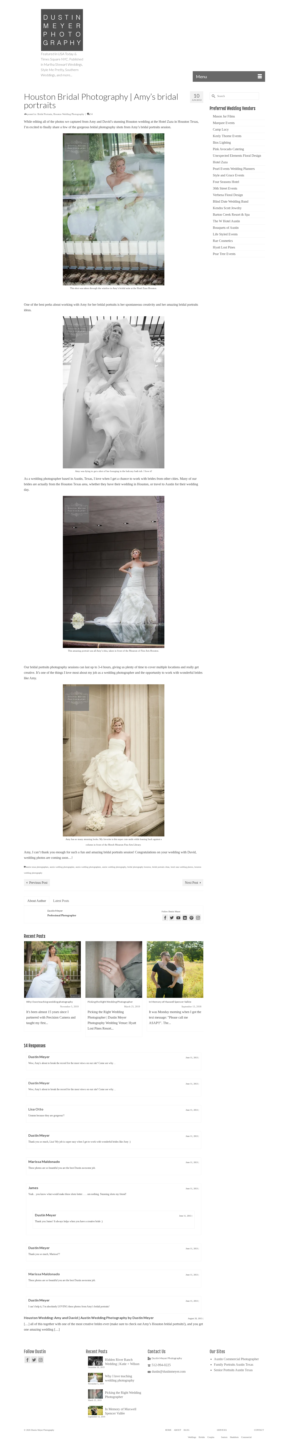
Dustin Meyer (55, 910)
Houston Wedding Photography (68, 114)
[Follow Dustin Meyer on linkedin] (185, 917)
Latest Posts (61, 901)
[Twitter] (34, 1359)
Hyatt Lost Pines (224, 247)
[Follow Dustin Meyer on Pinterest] (191, 917)
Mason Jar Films (224, 116)
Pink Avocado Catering (228, 149)
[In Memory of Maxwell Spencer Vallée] (175, 969)
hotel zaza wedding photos (182, 867)
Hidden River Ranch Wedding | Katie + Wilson (122, 1362)
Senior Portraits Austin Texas (233, 1370)
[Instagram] (41, 1359)
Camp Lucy (221, 129)
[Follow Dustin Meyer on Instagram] (198, 917)
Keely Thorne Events (227, 136)
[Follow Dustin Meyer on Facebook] (165, 917)
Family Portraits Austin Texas (233, 1364)
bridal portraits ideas (160, 867)
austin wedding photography (114, 867)
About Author (36, 901)
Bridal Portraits (44, 114)
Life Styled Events (225, 234)
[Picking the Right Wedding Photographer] (113, 969)
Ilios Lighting (222, 142)
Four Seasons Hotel (226, 182)
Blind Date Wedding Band (230, 201)
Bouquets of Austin (226, 227)
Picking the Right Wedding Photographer (123, 1395)
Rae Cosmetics (223, 241)
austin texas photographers (37, 867)
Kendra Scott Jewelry (227, 208)
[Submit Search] (213, 96)
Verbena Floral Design (228, 195)
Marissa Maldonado (44, 1161)
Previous (27, 989)
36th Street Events (225, 188)
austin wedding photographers (88, 867)
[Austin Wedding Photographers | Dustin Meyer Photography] (62, 30)
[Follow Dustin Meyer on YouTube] (178, 917)
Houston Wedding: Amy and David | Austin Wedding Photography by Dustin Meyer (89, 1318)
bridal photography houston (139, 867)
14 (91, 114)
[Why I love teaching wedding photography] (52, 969)
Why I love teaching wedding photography (119, 1378)
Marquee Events (224, 123)
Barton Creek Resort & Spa (231, 214)
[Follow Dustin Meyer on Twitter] (172, 917)
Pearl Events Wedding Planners (234, 168)
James (33, 1188)
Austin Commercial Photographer (236, 1359)
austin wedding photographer (62, 867)
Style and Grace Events (228, 175)
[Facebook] (27, 1359)
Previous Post (38, 882)
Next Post (191, 882)
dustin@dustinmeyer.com (169, 1371)
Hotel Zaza (220, 162)
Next (199, 989)
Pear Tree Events (224, 254)
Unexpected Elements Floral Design (237, 155)
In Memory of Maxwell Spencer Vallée (120, 1411)
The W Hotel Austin (226, 221)
